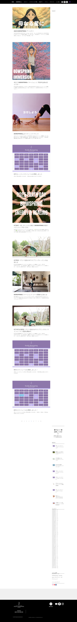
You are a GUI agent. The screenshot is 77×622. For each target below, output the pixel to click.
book (58, 573)
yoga (53, 577)
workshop (60, 575)
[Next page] (38, 421)
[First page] (22, 421)
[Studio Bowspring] (54, 584)
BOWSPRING (54, 573)
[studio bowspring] (67, 2)
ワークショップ (54, 578)
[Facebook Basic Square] (56, 584)
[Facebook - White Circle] (65, 2)
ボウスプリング (57, 577)
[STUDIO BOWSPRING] (56, 603)
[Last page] (41, 421)
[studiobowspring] (52, 584)
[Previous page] (24, 421)
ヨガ (61, 577)
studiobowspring (55, 575)
